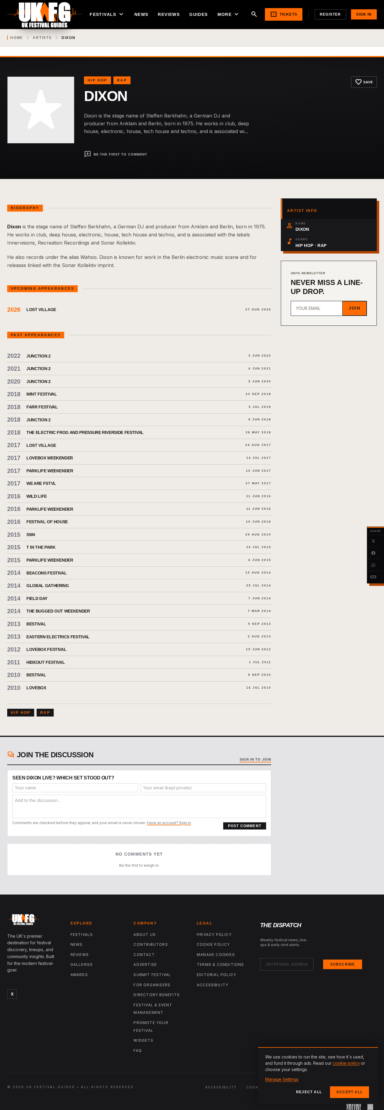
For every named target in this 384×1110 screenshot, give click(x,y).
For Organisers (152, 985)
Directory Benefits (157, 995)
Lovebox (36, 687)
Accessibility (213, 985)
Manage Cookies (216, 954)
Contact (144, 954)
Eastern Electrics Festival (58, 636)
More (229, 14)
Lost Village (41, 309)
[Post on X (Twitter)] (373, 541)
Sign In (364, 14)
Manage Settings (281, 1079)
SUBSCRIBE (342, 964)
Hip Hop (97, 80)
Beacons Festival (46, 573)
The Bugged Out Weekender (58, 611)
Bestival (36, 624)
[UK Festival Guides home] (34, 921)
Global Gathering (47, 585)
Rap (122, 80)
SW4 (30, 534)
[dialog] (318, 1075)
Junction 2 (38, 356)
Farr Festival (42, 407)
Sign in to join (256, 759)
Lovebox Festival (46, 649)
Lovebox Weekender (49, 458)
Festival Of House (47, 521)
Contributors (151, 944)
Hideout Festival (45, 662)
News (141, 14)
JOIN (354, 308)
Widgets (143, 1040)
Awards (79, 974)
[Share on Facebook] (373, 553)
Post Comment (244, 826)
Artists (42, 38)
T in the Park (40, 547)
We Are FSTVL (41, 483)
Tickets (283, 14)
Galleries (81, 964)
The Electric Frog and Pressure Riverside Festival (85, 432)
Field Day (36, 598)
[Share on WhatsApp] (373, 565)
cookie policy (346, 1063)
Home (16, 38)
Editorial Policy (216, 974)
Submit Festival (152, 974)
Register (330, 14)
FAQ (138, 1050)
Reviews (169, 14)
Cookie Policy (213, 944)
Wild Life (36, 496)
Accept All (349, 1092)
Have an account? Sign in (169, 823)
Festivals (107, 14)
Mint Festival (41, 394)
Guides (198, 14)
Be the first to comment (115, 154)
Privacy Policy (214, 934)
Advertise (145, 964)
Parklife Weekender (49, 470)
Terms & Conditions (220, 964)
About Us (145, 934)
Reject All (309, 1092)
